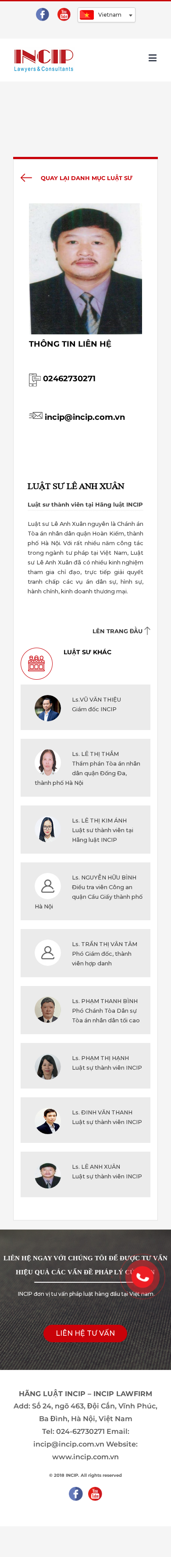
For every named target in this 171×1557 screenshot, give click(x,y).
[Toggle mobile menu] (153, 57)
